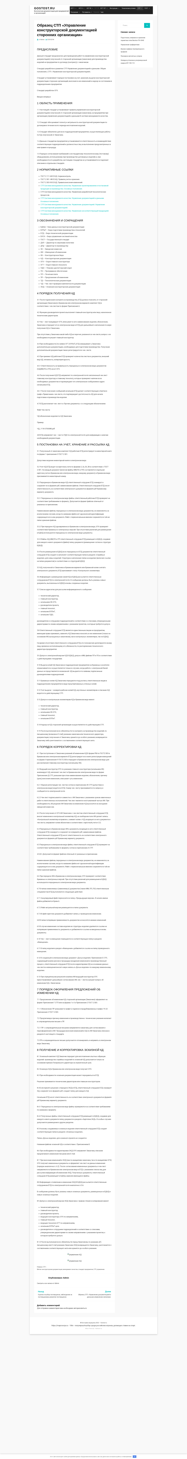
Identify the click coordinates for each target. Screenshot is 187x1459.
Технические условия (128, 8)
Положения (74, 12)
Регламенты (86, 12)
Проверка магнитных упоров (131, 56)
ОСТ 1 (73, 8)
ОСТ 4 (80, 8)
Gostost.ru (44, 8)
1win (102, 12)
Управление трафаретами (130, 45)
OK (134, 1456)
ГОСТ (146, 8)
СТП (139, 8)
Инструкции (113, 8)
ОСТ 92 (89, 8)
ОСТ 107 (103, 8)
